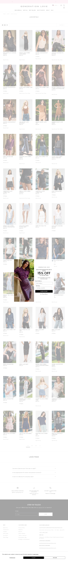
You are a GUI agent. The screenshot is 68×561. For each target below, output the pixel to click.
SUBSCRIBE (44, 291)
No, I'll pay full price (44, 294)
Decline (55, 557)
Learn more (35, 554)
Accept (34, 557)
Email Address (38, 281)
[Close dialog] (52, 260)
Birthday (38, 285)
